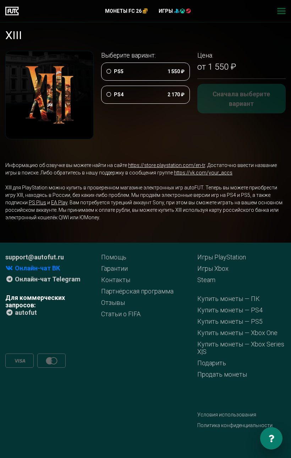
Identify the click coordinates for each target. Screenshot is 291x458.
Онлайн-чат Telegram (47, 279)
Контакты (115, 280)
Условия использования (226, 414)
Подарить (211, 363)
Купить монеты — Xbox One (237, 332)
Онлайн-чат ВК (36, 268)
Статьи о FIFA (121, 314)
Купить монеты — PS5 (230, 321)
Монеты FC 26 (124, 11)
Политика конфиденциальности (235, 425)
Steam (206, 280)
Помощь (113, 257)
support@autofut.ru (34, 257)
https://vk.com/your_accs (203, 173)
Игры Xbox (213, 268)
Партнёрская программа (137, 291)
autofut (25, 312)
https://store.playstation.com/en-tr (166, 165)
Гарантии (114, 268)
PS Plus (37, 202)
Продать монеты (222, 374)
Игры (166, 11)
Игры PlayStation (221, 257)
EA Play (59, 202)
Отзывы (113, 302)
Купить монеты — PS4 (230, 310)
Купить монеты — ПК (228, 298)
